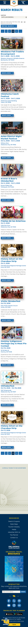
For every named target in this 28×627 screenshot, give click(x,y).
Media (14, 529)
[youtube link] (9, 605)
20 (21, 22)
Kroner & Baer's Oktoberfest (9, 180)
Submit (23, 591)
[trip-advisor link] (19, 605)
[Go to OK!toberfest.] (12, 377)
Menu (4, 1)
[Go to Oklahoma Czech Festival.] (12, 85)
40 (24, 22)
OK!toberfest (7, 386)
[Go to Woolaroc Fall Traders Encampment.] (12, 43)
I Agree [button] (14, 624)
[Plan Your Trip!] (5, 622)
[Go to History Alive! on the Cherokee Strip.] (12, 250)
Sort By (3, 15)
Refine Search (8, 26)
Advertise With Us (14, 532)
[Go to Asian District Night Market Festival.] (12, 127)
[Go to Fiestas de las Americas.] (12, 212)
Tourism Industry (14, 527)
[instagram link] (14, 605)
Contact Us (14, 537)
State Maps (14, 524)
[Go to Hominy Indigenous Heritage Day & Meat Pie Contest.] (12, 332)
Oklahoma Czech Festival (10, 95)
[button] (4, 2)
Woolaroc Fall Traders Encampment (12, 53)
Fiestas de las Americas (13, 221)
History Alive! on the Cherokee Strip (11, 260)
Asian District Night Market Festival (11, 137)
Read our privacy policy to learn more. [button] (14, 621)
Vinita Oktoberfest (10, 301)
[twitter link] (14, 601)
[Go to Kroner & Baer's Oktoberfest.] (12, 170)
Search (23, 1)
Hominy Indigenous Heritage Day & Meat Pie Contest (13, 343)
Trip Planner (14, 535)
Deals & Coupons (14, 521)
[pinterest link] (19, 601)
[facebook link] (9, 601)
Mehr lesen (6, 73)
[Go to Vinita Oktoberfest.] (12, 292)
